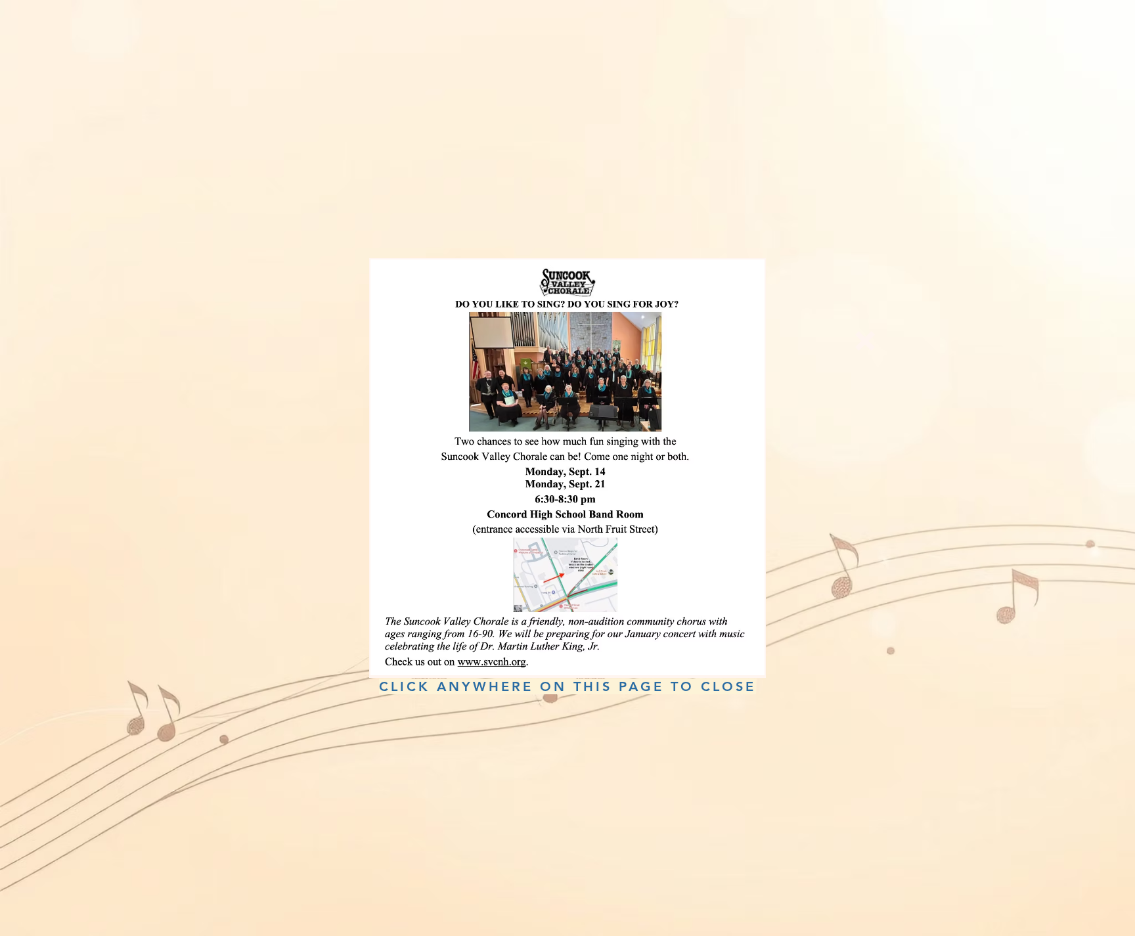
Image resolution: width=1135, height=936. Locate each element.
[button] (865, 341)
